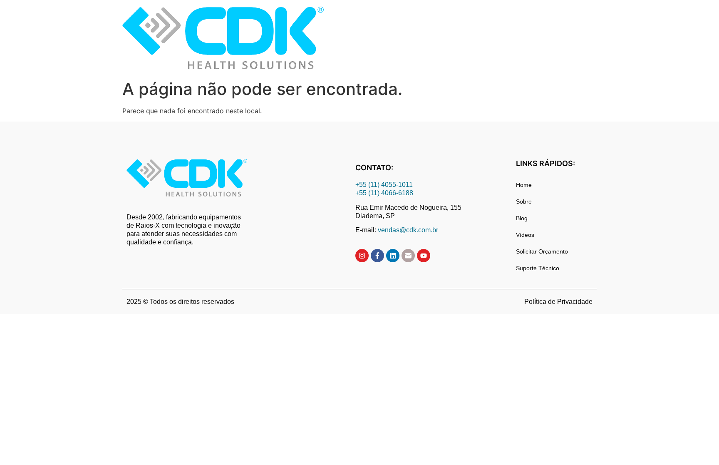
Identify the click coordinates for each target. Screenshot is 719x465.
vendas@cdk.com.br (408, 230)
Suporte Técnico (537, 268)
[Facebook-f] (377, 255)
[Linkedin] (392, 255)
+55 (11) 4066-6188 (384, 192)
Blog (522, 218)
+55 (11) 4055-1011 (384, 184)
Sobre (524, 201)
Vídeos (525, 234)
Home (524, 185)
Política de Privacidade (558, 301)
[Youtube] (423, 255)
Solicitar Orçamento (542, 251)
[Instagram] (362, 255)
